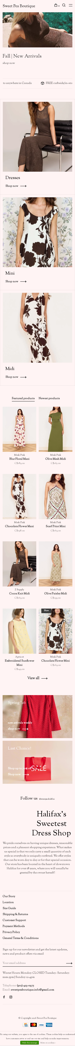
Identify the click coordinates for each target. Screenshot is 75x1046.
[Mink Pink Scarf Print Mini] (55, 497)
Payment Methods (14, 926)
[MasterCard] (33, 1026)
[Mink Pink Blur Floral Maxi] (19, 430)
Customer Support (14, 920)
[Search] (64, 6)
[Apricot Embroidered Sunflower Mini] (19, 632)
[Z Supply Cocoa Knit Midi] (19, 564)
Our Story (9, 897)
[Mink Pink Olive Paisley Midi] (55, 564)
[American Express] (49, 1026)
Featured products (23, 399)
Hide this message (29, 1042)
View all (33, 678)
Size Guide (9, 908)
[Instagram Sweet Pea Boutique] (10, 998)
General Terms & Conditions (21, 938)
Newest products (49, 399)
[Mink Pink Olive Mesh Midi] (55, 430)
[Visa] (41, 1026)
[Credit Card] (26, 1026)
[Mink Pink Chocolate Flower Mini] (55, 632)
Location (8, 902)
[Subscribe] (68, 963)
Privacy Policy (11, 932)
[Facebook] (4, 998)
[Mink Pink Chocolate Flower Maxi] (19, 497)
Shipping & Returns (15, 914)
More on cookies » (48, 1042)
